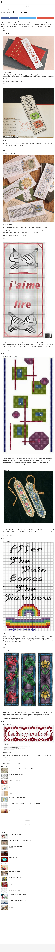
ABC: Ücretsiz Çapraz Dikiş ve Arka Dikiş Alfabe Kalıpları (21, 768)
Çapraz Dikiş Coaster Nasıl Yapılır (16, 774)
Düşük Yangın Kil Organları (14, 871)
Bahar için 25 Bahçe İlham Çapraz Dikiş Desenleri (20, 786)
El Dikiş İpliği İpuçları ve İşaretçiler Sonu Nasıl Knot (20, 840)
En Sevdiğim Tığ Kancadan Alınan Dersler (18, 900)
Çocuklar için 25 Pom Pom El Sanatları (17, 894)
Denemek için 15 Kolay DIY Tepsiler (16, 834)
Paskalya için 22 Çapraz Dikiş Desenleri (17, 797)
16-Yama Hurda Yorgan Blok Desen (16, 877)
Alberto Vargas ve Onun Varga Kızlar (17, 865)
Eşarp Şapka (11, 851)
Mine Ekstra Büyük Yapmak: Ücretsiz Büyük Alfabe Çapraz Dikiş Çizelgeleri (25, 803)
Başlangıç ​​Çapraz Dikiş (10, 9)
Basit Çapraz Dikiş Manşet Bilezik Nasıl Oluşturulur (20, 809)
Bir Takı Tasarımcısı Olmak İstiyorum (17, 906)
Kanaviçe (2, 9)
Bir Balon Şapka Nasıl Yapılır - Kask (17, 857)
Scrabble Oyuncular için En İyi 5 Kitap (17, 883)
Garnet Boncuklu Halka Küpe (15, 846)
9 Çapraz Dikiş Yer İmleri (14, 780)
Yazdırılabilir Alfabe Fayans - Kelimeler (17, 888)
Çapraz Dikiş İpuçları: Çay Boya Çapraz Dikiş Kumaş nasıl (21, 791)
